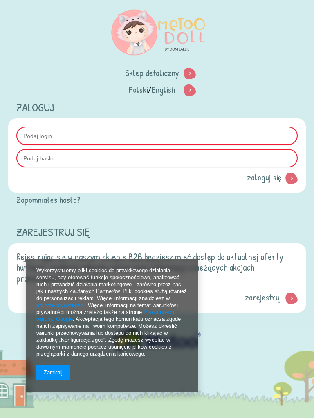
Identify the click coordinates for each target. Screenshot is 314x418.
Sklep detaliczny (152, 73)
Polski (138, 90)
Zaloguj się (264, 177)
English (163, 90)
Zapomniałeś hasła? (48, 200)
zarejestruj (263, 297)
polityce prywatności (60, 305)
